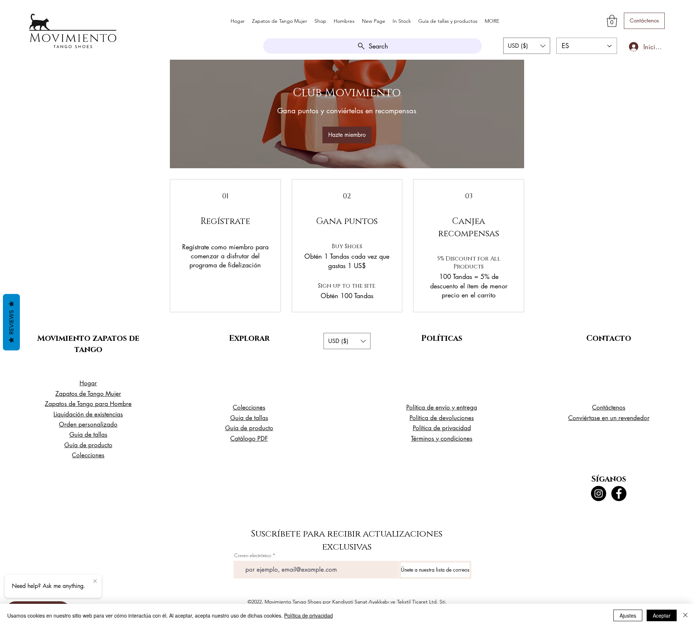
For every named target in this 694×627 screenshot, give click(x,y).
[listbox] (526, 46)
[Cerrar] (685, 615)
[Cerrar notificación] (95, 581)
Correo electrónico (252, 555)
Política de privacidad (308, 615)
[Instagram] (598, 493)
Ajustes (628, 615)
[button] (612, 21)
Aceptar (662, 615)
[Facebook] (618, 493)
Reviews (11, 322)
